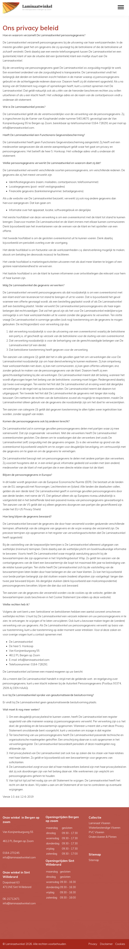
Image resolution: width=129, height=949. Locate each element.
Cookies (120, 944)
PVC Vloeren (96, 832)
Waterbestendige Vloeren (104, 827)
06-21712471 (11, 898)
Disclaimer (106, 944)
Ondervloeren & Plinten (103, 836)
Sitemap (94, 860)
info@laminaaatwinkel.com (19, 857)
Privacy (92, 944)
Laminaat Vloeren (99, 823)
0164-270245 (11, 852)
